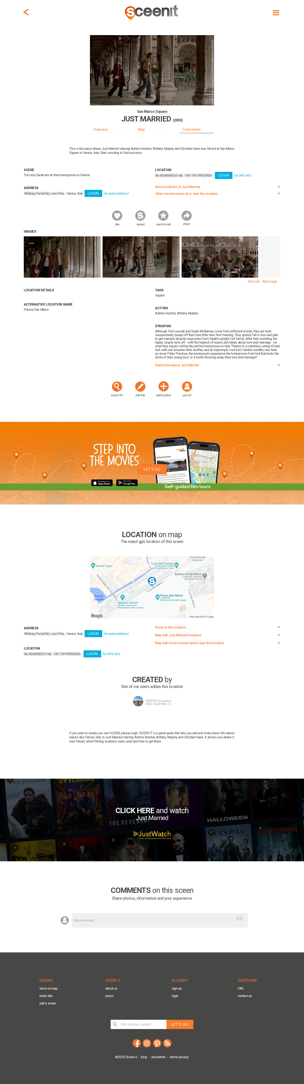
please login (129, 733)
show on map (48, 988)
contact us (245, 996)
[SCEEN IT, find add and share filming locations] (152, 22)
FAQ (241, 988)
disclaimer (158, 1057)
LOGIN (93, 193)
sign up (177, 988)
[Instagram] (147, 1047)
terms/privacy (179, 1057)
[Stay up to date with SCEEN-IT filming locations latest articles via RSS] (167, 1047)
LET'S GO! (180, 1024)
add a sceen (47, 1003)
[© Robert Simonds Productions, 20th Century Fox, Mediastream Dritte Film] (62, 276)
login (175, 996)
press (109, 996)
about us (111, 988)
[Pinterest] (157, 1047)
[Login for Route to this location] (152, 617)
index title (46, 996)
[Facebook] (136, 1047)
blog (144, 1057)
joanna (166, 701)
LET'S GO (152, 469)
